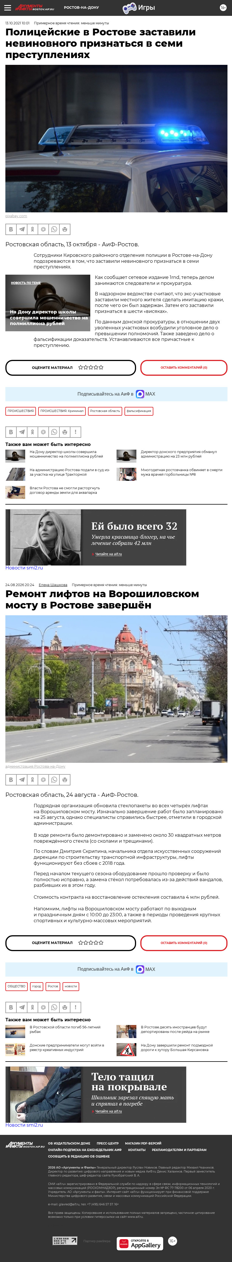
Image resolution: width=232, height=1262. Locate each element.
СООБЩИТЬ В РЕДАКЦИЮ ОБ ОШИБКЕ (79, 1156)
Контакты (136, 1150)
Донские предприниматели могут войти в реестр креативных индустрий (67, 1047)
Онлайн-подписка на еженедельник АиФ (85, 1150)
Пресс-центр (108, 1143)
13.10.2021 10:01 (17, 23)
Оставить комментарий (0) (184, 368)
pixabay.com (16, 216)
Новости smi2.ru (24, 568)
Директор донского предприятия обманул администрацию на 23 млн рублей (179, 454)
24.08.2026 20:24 (19, 585)
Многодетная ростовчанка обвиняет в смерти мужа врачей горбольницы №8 (181, 472)
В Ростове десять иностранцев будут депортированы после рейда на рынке (175, 1029)
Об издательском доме (69, 1143)
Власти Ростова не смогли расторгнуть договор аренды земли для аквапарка (65, 490)
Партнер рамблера (96, 1241)
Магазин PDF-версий (143, 1143)
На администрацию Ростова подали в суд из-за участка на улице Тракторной (70, 472)
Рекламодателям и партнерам (179, 1150)
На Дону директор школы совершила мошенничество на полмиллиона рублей (66, 454)
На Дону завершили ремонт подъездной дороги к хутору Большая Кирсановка (177, 1047)
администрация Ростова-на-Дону (35, 766)
